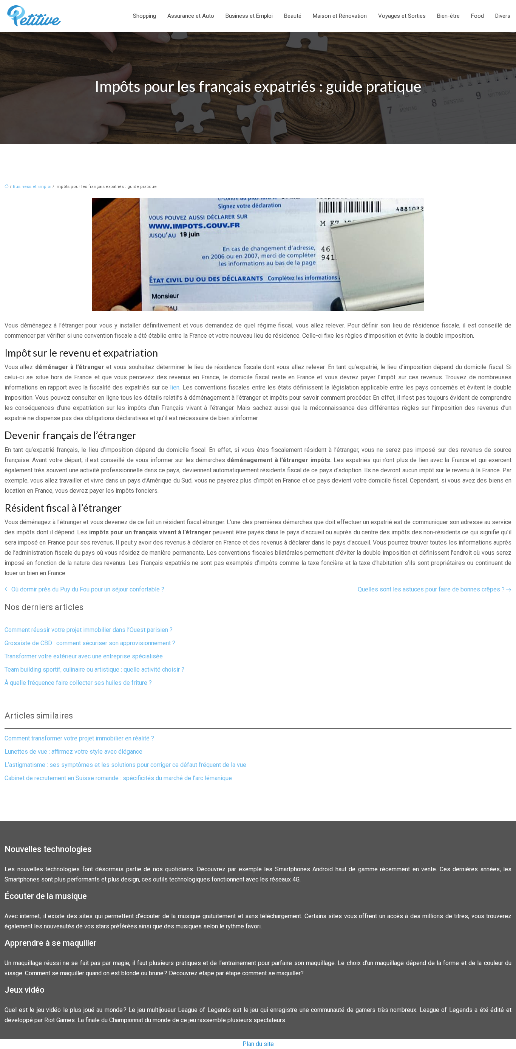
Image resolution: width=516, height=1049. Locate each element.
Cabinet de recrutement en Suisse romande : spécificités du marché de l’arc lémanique (118, 778)
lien (174, 387)
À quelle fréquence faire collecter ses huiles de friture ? (78, 682)
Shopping (144, 15)
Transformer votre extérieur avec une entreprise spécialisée (84, 656)
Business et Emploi (249, 15)
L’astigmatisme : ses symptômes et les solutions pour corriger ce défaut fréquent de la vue (125, 764)
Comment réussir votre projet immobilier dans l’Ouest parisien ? (89, 629)
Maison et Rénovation (340, 15)
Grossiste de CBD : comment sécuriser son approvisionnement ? (90, 643)
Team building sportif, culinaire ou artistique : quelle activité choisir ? (94, 669)
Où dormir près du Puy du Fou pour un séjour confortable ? (87, 589)
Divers (502, 15)
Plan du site (258, 1043)
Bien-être (448, 15)
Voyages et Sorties (402, 15)
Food (477, 15)
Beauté (292, 15)
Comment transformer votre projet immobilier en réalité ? (79, 738)
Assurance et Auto (190, 15)
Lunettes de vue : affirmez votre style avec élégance (73, 751)
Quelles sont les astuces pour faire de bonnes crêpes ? (431, 589)
